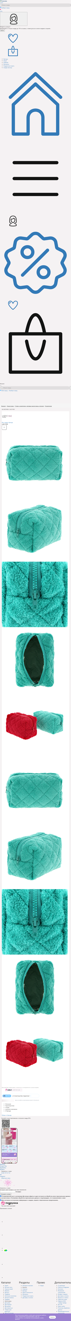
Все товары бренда (7, 422)
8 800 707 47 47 (5, 1173)
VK (1, 1174)
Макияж (7, 1291)
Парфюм (7, 1294)
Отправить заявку (6, 1194)
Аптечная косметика (10, 1296)
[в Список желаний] (4, 427)
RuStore (2, 1169)
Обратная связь (5, 1178)
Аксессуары (10, 406)
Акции (42, 1285)
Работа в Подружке (63, 1287)
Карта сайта (61, 1306)
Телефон (18, 1192)
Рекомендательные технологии (63, 1312)
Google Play (3, 1166)
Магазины (25, 1294)
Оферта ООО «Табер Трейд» (62, 1302)
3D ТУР (60, 1304)
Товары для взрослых (8, 1310)
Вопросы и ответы (63, 1297)
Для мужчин (8, 1304)
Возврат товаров (62, 1294)
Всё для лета (8, 1287)
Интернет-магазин (28, 1285)
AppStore (2, 1164)
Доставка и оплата (63, 1296)
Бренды (25, 1291)
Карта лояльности (28, 1292)
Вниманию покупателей (61, 1291)
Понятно (52, 1317)
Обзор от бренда (6, 1115)
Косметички (48, 406)
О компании (61, 1285)
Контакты (60, 1289)
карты (28, 1296)
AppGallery (3, 1168)
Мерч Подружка (9, 1313)
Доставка (28, 1297)
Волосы (7, 1292)
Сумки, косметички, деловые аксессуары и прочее (29, 406)
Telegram (2, 1176)
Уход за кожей (9, 1289)
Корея (6, 1285)
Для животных (9, 1308)
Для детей (8, 1306)
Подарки (7, 1299)
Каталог (3, 406)
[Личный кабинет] (13, 19)
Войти (2, 30)
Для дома (7, 1303)
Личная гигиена (9, 1297)
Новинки (25, 1289)
